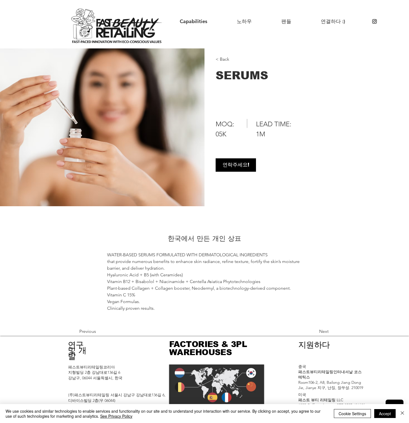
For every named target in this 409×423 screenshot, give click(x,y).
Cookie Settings (352, 413)
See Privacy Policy (116, 416)
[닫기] (402, 414)
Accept (385, 413)
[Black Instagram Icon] (374, 21)
